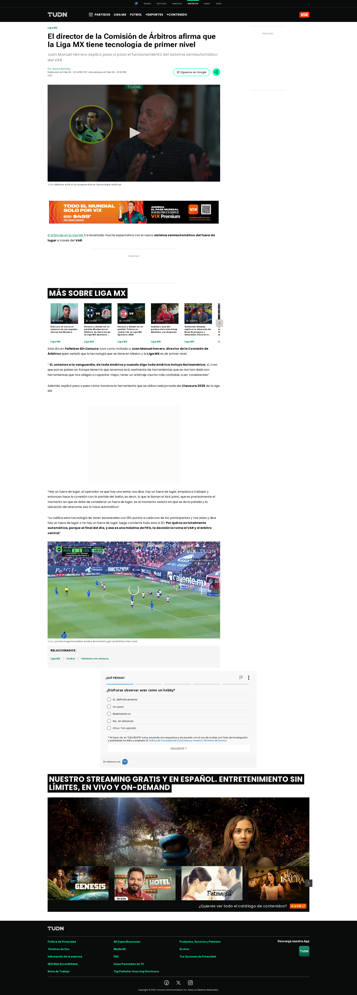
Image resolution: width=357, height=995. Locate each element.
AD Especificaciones (127, 941)
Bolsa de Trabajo (59, 971)
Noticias (161, 4)
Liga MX (52, 27)
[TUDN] (58, 14)
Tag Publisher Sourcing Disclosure (136, 971)
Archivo (184, 949)
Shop (218, 4)
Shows (147, 4)
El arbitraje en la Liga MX (66, 235)
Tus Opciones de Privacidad (197, 956)
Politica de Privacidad (62, 941)
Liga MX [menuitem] (120, 14)
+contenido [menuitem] (177, 14)
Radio (207, 4)
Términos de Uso (58, 949)
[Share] (216, 72)
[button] (134, 133)
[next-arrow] (219, 323)
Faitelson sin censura (94, 658)
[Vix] (304, 14)
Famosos (177, 4)
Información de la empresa (65, 956)
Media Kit (120, 949)
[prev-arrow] (45, 883)
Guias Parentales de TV (129, 964)
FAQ (116, 956)
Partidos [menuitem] (102, 14)
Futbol (71, 658)
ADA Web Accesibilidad (63, 964)
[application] (134, 133)
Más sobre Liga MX (87, 293)
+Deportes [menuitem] (154, 14)
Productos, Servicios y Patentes (200, 941)
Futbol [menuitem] (136, 14)
